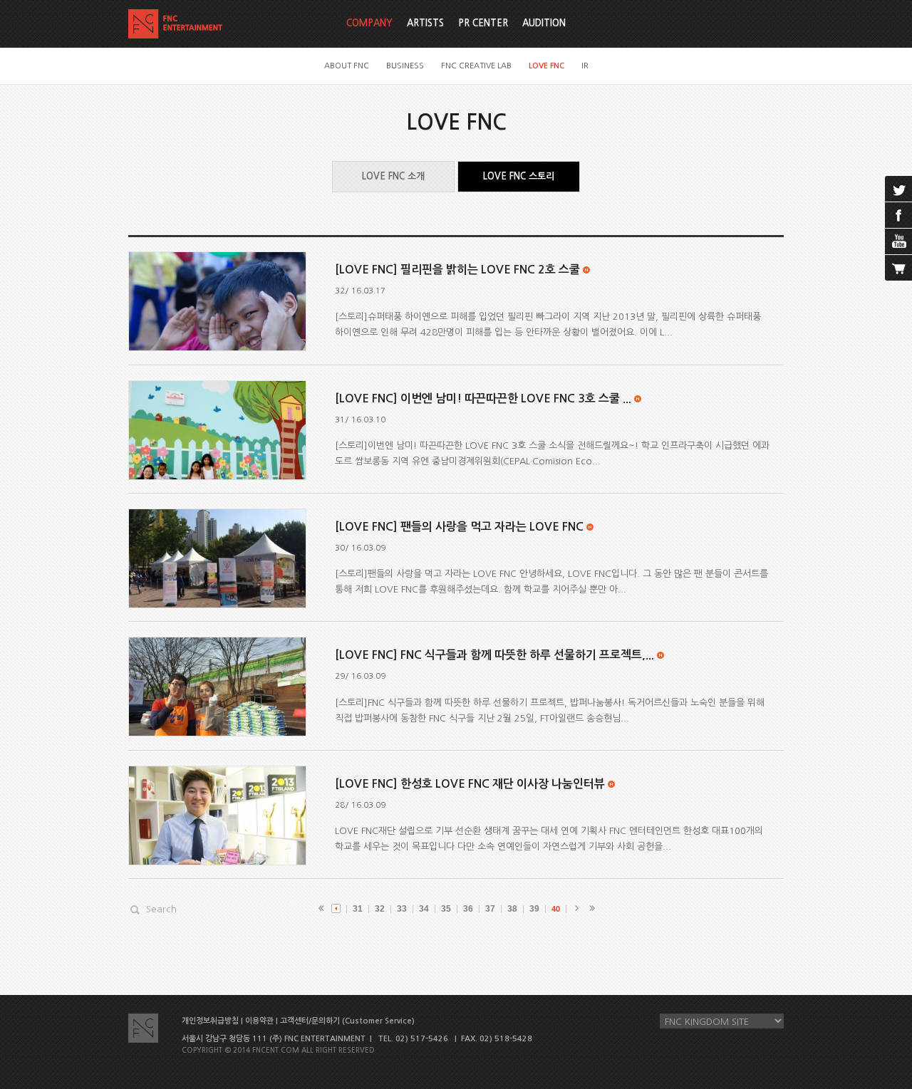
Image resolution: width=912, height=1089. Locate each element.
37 (490, 909)
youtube (898, 241)
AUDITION (544, 23)
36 (468, 909)
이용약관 (259, 1021)
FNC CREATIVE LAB (476, 66)
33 (402, 909)
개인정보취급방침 (210, 1021)
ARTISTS (425, 23)
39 (534, 909)
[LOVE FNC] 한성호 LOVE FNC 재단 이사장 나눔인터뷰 (470, 783)
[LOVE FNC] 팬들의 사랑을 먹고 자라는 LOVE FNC (459, 526)
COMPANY (369, 23)
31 (358, 909)
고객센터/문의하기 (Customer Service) (347, 1021)
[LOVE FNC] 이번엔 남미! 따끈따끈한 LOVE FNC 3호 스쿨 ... (483, 398)
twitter (898, 189)
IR (585, 66)
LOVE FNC (546, 66)
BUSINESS (405, 66)
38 (512, 909)
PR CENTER (483, 23)
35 (446, 909)
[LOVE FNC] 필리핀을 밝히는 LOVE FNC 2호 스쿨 (457, 269)
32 (380, 909)
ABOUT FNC (346, 66)
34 (424, 909)
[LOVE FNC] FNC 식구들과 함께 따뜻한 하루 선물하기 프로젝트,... (494, 655)
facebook (898, 215)
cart (898, 268)
